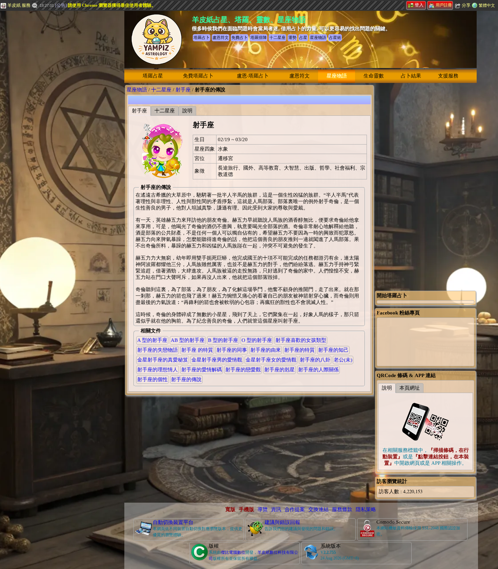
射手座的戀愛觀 (243, 369)
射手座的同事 (231, 350)
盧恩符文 (299, 76)
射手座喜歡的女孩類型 (300, 340)
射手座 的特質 (197, 350)
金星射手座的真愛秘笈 (162, 360)
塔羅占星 (153, 76)
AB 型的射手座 (188, 340)
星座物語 (337, 76)
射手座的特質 (299, 350)
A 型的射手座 (152, 340)
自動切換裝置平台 (173, 522)
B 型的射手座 (223, 340)
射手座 (183, 89)
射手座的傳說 (186, 379)
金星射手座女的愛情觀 (271, 360)
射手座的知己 (333, 350)
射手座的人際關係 (318, 369)
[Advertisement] (51, 113)
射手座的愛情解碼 (201, 369)
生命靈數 (374, 76)
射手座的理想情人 (157, 369)
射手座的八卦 (315, 360)
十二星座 (161, 89)
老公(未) (343, 360)
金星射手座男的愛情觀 (216, 360)
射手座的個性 (152, 379)
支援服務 (448, 76)
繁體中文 (487, 5)
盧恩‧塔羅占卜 (253, 76)
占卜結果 (411, 76)
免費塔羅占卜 (198, 76)
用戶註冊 (444, 5)
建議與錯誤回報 (282, 522)
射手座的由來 (265, 350)
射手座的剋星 (279, 369)
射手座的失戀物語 (157, 350)
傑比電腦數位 (233, 552)
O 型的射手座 (257, 340)
